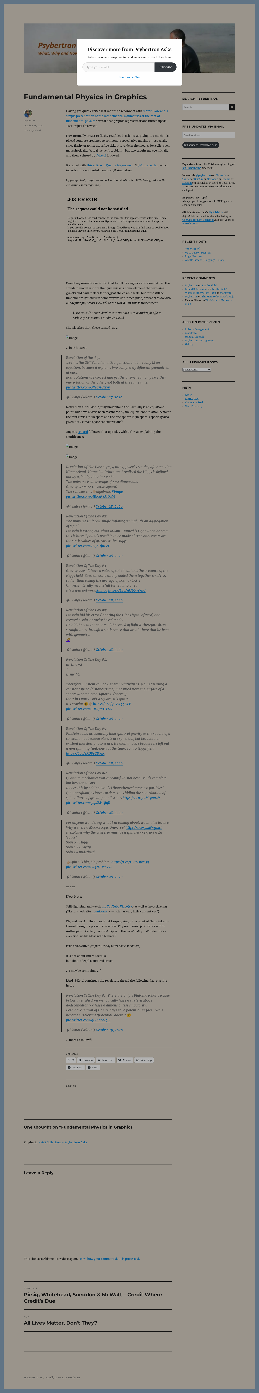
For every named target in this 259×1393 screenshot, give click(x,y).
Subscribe (165, 67)
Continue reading (129, 77)
